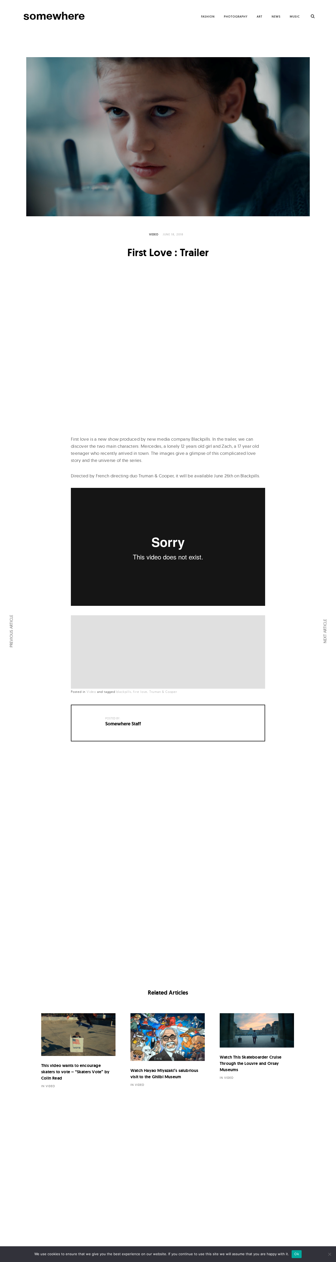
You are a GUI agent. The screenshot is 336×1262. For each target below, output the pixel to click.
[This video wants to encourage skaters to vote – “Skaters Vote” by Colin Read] (78, 1034)
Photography (236, 16)
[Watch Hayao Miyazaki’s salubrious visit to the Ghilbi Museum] (167, 1037)
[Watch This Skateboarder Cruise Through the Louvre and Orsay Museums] (257, 1030)
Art (259, 16)
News (276, 16)
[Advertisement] (169, 652)
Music (295, 16)
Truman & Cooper (163, 692)
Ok (296, 1254)
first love (140, 692)
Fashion (208, 16)
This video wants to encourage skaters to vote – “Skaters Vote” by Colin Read (75, 1072)
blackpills (123, 692)
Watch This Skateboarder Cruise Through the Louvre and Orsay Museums (250, 1063)
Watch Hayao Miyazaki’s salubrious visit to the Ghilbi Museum (164, 1074)
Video (154, 234)
